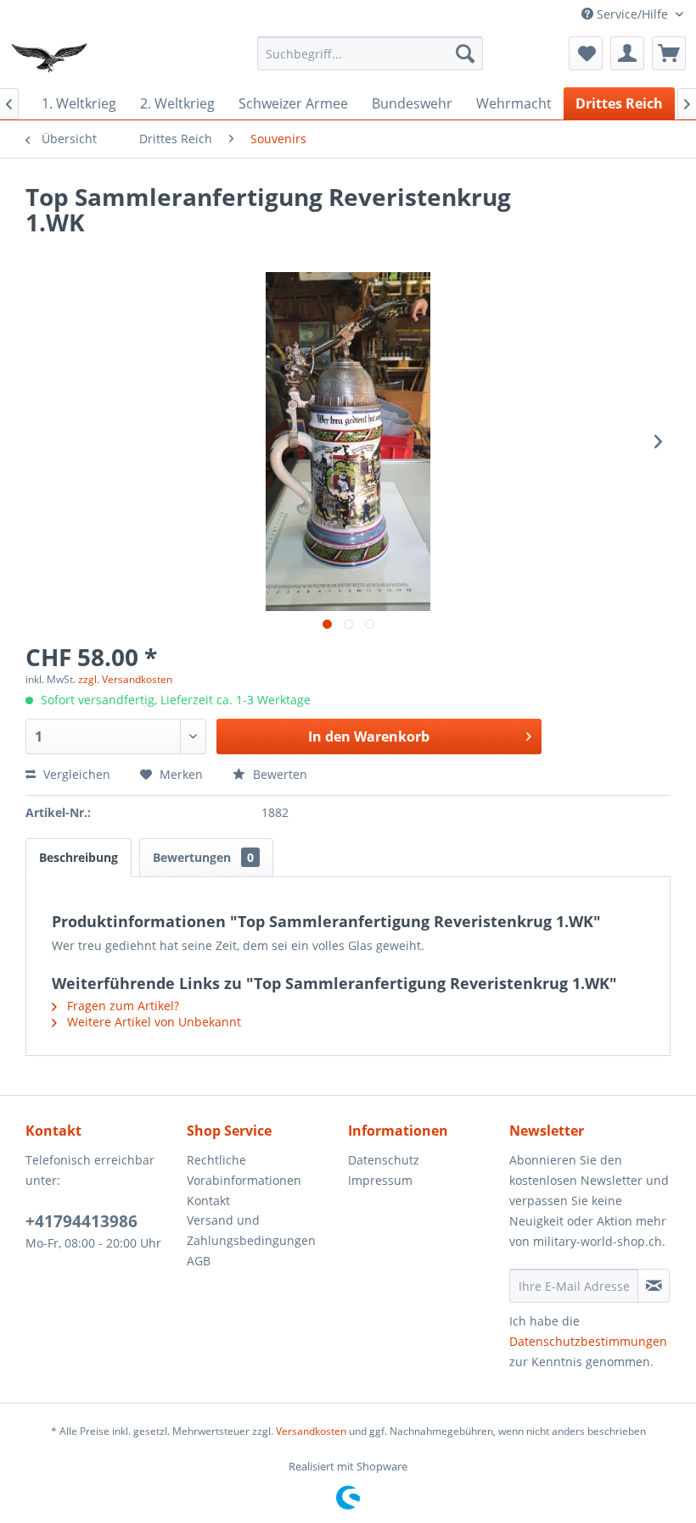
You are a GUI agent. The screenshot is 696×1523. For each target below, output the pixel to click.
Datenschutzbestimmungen (588, 1341)
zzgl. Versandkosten (125, 679)
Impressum (380, 1180)
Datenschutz (383, 1160)
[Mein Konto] (627, 53)
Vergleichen (75, 774)
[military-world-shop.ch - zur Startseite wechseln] (50, 57)
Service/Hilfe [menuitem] (632, 14)
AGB (198, 1261)
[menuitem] (370, 53)
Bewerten (278, 774)
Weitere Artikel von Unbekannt (152, 1022)
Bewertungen (203, 857)
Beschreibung (78, 857)
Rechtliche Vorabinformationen (244, 1170)
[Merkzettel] (586, 53)
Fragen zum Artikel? (121, 1006)
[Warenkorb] (669, 53)
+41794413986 (81, 1221)
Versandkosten (311, 1431)
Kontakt (208, 1200)
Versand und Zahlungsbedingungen (251, 1230)
